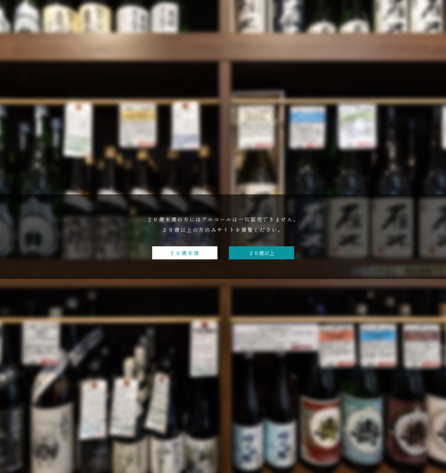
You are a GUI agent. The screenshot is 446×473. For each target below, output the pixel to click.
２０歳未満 (184, 253)
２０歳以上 (261, 253)
